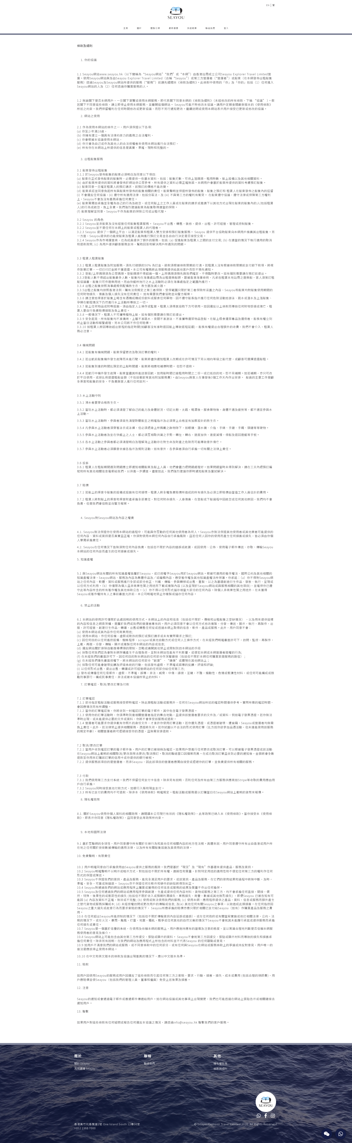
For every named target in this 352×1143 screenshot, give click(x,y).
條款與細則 (220, 1068)
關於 (139, 28)
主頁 (125, 28)
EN (268, 5)
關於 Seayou (81, 1063)
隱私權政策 (220, 1063)
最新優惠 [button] (173, 28)
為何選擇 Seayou (84, 1068)
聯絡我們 (210, 28)
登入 (226, 28)
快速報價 (192, 28)
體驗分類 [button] (155, 28)
